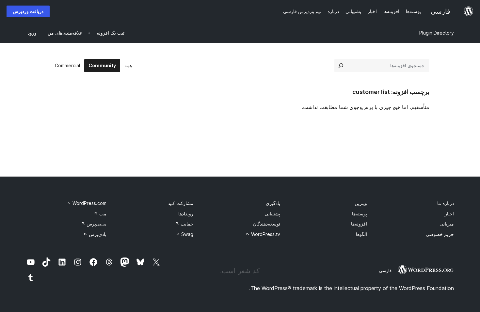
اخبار (449, 213)
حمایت (184, 223)
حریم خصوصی (440, 234)
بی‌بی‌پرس (93, 223)
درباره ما (445, 203)
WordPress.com (86, 203)
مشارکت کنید (180, 203)
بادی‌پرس (94, 234)
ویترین (361, 203)
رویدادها (185, 213)
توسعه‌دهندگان (266, 223)
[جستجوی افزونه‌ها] (340, 65)
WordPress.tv (263, 234)
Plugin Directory (436, 33)
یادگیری (273, 203)
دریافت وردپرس (28, 11)
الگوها (361, 234)
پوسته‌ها (359, 213)
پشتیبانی (272, 213)
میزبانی (447, 223)
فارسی (385, 270)
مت (100, 213)
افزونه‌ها (359, 223)
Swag (184, 234)
